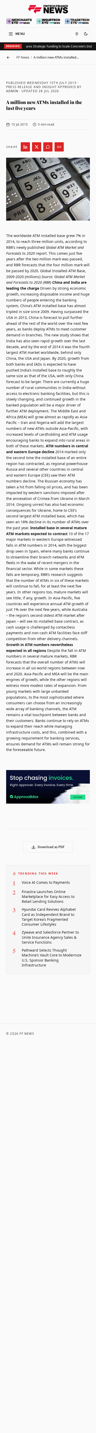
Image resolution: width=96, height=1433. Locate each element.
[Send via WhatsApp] (47, 146)
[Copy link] (59, 146)
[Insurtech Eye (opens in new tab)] (48, 21)
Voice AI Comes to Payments (46, 882)
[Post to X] (36, 146)
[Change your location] (77, 34)
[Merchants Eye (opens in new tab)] (19, 21)
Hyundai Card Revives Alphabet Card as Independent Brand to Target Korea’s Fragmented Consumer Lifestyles (49, 917)
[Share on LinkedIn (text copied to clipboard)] (25, 146)
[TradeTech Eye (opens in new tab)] (77, 21)
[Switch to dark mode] (86, 34)
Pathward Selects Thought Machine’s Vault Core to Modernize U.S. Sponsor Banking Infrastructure (51, 957)
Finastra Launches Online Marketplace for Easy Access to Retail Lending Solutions (48, 896)
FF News (22, 57)
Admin (12, 91)
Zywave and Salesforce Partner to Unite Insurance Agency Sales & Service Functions (50, 937)
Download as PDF (51, 847)
